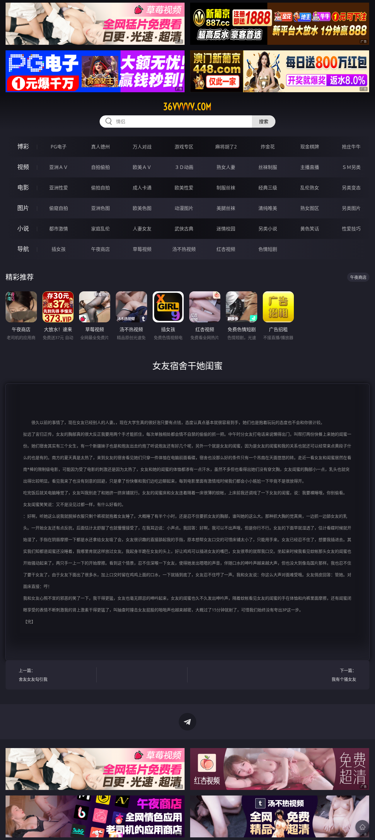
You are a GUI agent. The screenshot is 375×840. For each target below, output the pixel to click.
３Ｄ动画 (184, 167)
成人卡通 (142, 187)
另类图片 (351, 208)
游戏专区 (184, 146)
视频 (23, 167)
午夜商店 (100, 249)
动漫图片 (184, 208)
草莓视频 (142, 249)
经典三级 (267, 187)
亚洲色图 (100, 208)
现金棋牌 (309, 146)
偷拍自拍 (100, 187)
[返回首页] (362, 827)
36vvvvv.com (187, 106)
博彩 (23, 146)
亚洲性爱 (58, 187)
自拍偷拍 (100, 167)
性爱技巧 (351, 228)
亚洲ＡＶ (58, 167)
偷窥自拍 (58, 208)
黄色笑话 (309, 228)
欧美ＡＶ (142, 167)
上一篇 (33, 675)
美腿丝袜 (226, 208)
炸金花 (268, 146)
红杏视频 (226, 249)
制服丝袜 (226, 187)
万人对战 (142, 146)
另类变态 (351, 187)
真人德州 (100, 146)
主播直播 (309, 167)
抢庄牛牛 (351, 146)
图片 (23, 208)
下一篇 (344, 675)
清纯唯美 (267, 208)
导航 (23, 249)
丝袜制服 (267, 167)
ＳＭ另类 (351, 167)
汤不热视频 (184, 249)
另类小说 (267, 228)
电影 (23, 187)
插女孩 (59, 249)
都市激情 (58, 228)
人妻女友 (142, 228)
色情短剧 (267, 249)
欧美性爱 (184, 187)
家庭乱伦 (100, 228)
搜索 (263, 121)
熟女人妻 (226, 167)
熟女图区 (309, 208)
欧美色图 (142, 208)
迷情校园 (226, 228)
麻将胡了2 (226, 146)
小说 (23, 228)
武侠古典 (184, 228)
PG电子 (59, 146)
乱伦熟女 (309, 187)
